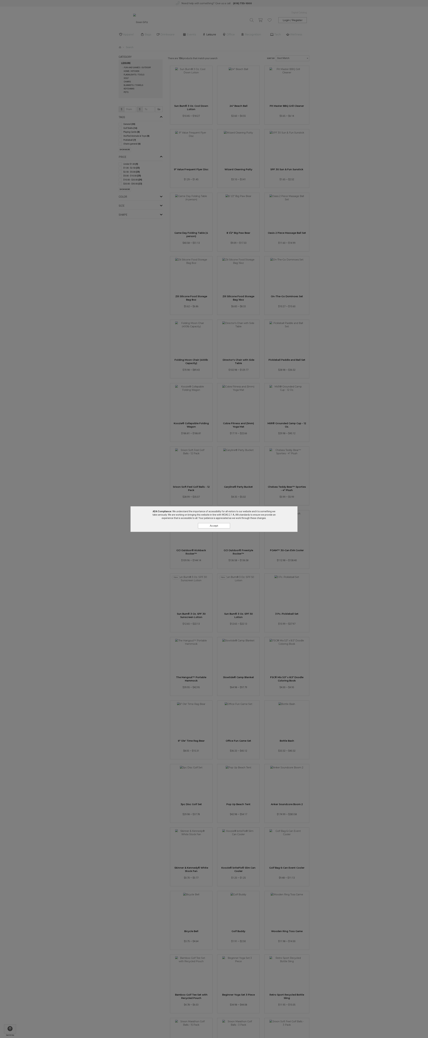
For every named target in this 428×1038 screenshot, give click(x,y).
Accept (214, 525)
